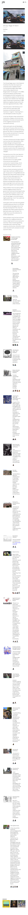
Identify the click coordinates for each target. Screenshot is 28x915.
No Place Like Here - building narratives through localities (17, 648)
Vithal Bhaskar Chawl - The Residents (16, 351)
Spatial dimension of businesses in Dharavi (16, 599)
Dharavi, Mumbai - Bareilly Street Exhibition (16, 371)
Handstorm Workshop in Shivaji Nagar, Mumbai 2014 (15, 238)
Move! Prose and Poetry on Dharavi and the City (16, 445)
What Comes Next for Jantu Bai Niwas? (16, 709)
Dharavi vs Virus (15, 551)
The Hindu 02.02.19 (16, 543)
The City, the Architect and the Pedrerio (16, 503)
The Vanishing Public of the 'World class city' (17, 269)
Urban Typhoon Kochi (14, 825)
